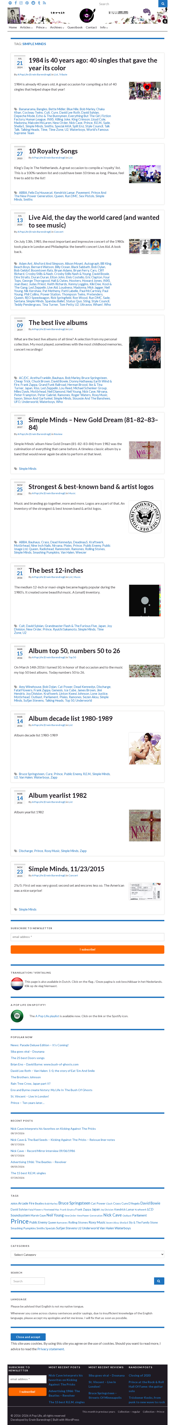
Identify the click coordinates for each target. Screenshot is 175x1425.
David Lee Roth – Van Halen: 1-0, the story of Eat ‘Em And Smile (53, 1070)
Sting (86, 301)
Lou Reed (65, 388)
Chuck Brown (41, 381)
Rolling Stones (95, 549)
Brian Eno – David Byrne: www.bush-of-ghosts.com (45, 1064)
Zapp (54, 777)
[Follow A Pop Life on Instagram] (21, 2)
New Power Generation (90, 1215)
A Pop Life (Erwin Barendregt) (34, 74)
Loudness (65, 287)
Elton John (57, 277)
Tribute (63, 74)
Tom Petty (66, 304)
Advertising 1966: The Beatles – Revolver (38, 1162)
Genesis (57, 690)
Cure (54, 112)
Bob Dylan (98, 267)
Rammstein (62, 549)
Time (44, 129)
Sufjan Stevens (33, 700)
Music (72, 493)
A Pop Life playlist (47, 1016)
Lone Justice (99, 693)
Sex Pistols (86, 196)
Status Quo (74, 301)
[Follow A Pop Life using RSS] (44, 2)
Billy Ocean (62, 267)
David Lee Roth (69, 112)
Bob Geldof (22, 270)
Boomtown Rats (42, 270)
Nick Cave (75, 123)
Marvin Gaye (38, 1215)
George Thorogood (36, 280)
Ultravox (86, 304)
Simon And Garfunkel (38, 398)
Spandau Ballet (55, 301)
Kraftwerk (96, 542)
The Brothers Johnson (26, 1077)
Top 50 (72, 657)
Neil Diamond (56, 391)
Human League (36, 119)
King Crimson (80, 119)
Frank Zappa (29, 384)
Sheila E (19, 126)
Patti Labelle (69, 291)
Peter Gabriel (47, 395)
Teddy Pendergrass (27, 304)
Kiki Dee (95, 284)
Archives (56, 27)
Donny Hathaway (80, 381)
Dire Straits (22, 277)
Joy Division (34, 693)
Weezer (81, 552)
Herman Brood (77, 384)
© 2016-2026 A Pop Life (26, 1415)
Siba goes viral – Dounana (27, 1051)
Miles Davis (21, 391)
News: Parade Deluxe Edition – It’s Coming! (40, 1045)
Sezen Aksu (91, 697)
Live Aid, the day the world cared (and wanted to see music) (94, 221)
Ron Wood (80, 298)
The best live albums (58, 322)
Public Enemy (92, 545)
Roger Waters (81, 395)
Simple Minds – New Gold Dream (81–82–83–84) (93, 423)
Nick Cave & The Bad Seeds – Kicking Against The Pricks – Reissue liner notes (63, 1139)
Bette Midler (57, 109)
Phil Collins (31, 294)
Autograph (91, 263)
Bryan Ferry (81, 270)
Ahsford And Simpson (49, 263)
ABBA (23, 192)
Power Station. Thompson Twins (62, 294)
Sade (106, 123)
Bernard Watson (42, 267)
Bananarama (27, 109)
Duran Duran (40, 277)
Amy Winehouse (30, 687)
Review (58, 434)
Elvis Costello (75, 277)
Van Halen (67, 552)
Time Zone (56, 129)
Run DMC (71, 196)
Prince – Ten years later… (27, 1103)
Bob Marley (87, 109)
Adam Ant (25, 263)
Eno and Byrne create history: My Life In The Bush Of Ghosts (51, 1090)
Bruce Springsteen (94, 378)
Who (107, 304)
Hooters (75, 280)
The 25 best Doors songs (28, 1058)
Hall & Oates (59, 280)
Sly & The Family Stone (143, 1222)
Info (103, 27)
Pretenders (95, 294)
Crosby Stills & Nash (39, 274)
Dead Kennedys (61, 542)
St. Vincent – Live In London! (30, 1096)
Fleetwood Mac (51, 1209)
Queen (59, 196)
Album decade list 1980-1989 (70, 718)
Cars (93, 270)
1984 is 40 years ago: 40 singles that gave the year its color (93, 64)
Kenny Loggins (78, 284)
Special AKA (63, 126)
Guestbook (75, 27)
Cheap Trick (22, 381)
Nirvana (102, 391)
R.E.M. (98, 123)
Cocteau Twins (32, 112)
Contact (91, 27)
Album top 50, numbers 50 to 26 (74, 650)
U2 (67, 129)
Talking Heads (30, 129)
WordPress (72, 1419)
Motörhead (38, 391)
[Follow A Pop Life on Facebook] (16, 2)
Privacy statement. (51, 1349)
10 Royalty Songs (53, 151)
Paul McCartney (90, 291)
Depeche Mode (24, 116)
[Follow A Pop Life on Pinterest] (27, 2)
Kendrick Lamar (64, 192)
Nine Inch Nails (41, 545)
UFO (17, 402)
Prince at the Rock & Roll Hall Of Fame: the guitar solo (146, 1386)
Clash (109, 1203)
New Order (60, 123)
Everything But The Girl (84, 116)
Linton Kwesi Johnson (74, 693)
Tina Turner (50, 304)
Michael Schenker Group (90, 388)
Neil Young (74, 391)
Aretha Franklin (40, 378)
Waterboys (77, 129)
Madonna (20, 123)
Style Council (94, 126)
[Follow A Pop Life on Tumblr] (39, 2)
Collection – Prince (153, 1411)
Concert (58, 231)
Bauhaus (58, 378)
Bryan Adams (63, 270)
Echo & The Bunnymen (51, 116)
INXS (50, 119)
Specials (50, 1228)
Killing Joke (62, 119)
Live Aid (52, 287)
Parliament (51, 697)
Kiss (36, 388)
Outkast (36, 697)
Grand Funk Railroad (52, 384)
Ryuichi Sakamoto (65, 629)
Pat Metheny (51, 291)
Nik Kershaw (32, 291)
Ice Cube (70, 690)
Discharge (104, 687)
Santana (19, 301)
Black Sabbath (80, 267)
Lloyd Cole (98, 119)
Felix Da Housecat (40, 192)
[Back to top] (165, 1415)
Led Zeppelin (37, 287)
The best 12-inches (56, 570)
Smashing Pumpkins (46, 552)
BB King (106, 263)
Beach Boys (22, 267)
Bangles (42, 109)
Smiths (49, 126)
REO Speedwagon (37, 298)
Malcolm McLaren (39, 123)
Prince (40, 27)
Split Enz (78, 126)
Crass (45, 542)
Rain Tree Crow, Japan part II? (31, 1083)
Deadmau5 (80, 542)
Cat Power (65, 687)
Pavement (83, 192)
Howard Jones (92, 280)
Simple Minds (34, 126)
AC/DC (24, 378)
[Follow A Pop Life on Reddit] (33, 2)
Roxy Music (99, 395)
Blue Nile (73, 109)
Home (13, 27)
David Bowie (100, 274)
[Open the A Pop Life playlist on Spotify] (10, 2)
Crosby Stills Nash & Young (72, 274)
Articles (25, 27)
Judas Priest (37, 284)
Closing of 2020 (139, 1375)
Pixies (68, 545)
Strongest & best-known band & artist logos (91, 486)
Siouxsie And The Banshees (91, 398)
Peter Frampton (25, 395)
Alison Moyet (74, 263)
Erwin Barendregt (40, 1419)
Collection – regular (129, 1411)
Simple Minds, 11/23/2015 (66, 869)
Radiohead (46, 549)
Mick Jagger (95, 287)
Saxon (18, 398)
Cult (47, 112)
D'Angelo (134, 1203)
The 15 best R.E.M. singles (28, 1173)
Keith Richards (57, 284)
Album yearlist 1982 (58, 795)
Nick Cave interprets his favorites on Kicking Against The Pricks (53, 1128)
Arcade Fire (26, 1203)
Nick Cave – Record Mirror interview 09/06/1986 (43, 1151)
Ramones (63, 395)
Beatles (39, 1203)
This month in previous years (98, 1411)
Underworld (30, 402)
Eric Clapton (94, 277)
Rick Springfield (61, 298)
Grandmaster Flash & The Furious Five (71, 626)
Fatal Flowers (23, 690)
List (56, 74)
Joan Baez (21, 284)
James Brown (86, 690)
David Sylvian (90, 112)
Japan (28, 388)
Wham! (98, 304)
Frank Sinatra (67, 1209)
